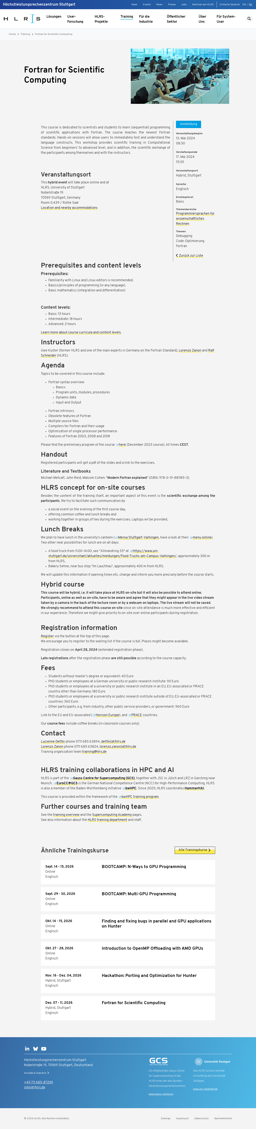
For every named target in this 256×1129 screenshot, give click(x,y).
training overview (66, 815)
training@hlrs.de (94, 752)
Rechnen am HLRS (203, 4)
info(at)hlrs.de (34, 1087)
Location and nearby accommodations (69, 208)
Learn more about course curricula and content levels (81, 332)
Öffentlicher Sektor (176, 19)
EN (244, 4)
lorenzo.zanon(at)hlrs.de (118, 747)
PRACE (136, 715)
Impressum (182, 1118)
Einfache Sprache (230, 4)
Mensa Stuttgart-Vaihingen (138, 537)
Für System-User (226, 19)
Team (134, 4)
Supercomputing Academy (112, 815)
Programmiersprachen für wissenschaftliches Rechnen (195, 219)
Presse (172, 4)
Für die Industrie (146, 19)
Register (47, 636)
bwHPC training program (140, 797)
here (122, 445)
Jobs (184, 4)
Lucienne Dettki (53, 742)
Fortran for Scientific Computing (53, 34)
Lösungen (53, 17)
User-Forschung (75, 19)
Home (12, 34)
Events (147, 4)
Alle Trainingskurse (193, 850)
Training (127, 17)
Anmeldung (188, 124)
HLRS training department (107, 820)
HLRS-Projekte (101, 19)
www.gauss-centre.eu (161, 1094)
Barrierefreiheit (223, 1118)
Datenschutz (201, 1118)
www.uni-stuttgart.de (205, 1089)
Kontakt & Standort (35, 1073)
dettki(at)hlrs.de (113, 742)
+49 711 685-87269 (38, 1082)
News (159, 4)
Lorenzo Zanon (190, 350)
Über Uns (202, 19)
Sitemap (165, 1118)
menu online (202, 537)
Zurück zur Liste (190, 256)
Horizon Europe (107, 715)
